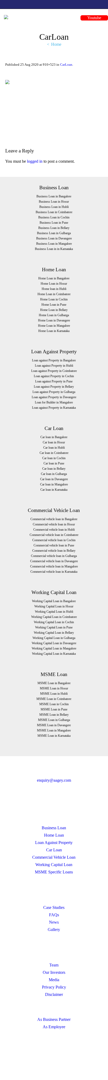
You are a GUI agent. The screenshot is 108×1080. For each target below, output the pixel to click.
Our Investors (54, 972)
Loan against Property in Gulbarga (54, 392)
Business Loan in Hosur (54, 201)
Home (56, 44)
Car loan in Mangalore (54, 484)
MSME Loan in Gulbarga (54, 720)
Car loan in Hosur (54, 442)
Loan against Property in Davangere (54, 397)
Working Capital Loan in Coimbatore (54, 617)
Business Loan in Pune (54, 222)
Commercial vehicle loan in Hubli (54, 529)
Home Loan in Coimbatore (54, 294)
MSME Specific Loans (54, 872)
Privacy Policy (54, 987)
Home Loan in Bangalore (53, 278)
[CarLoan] (54, 108)
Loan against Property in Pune (54, 381)
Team (53, 965)
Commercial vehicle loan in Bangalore (53, 519)
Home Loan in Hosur (54, 283)
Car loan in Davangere (54, 479)
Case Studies (53, 907)
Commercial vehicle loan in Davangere (54, 561)
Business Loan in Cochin (53, 217)
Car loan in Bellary (54, 468)
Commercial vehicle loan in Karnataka (53, 572)
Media (54, 979)
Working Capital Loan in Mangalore (54, 648)
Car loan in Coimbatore (54, 453)
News (54, 922)
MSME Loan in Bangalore (54, 683)
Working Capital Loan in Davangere (54, 643)
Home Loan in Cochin (54, 299)
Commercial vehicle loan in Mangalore (54, 566)
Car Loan (54, 850)
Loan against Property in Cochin (54, 376)
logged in (34, 161)
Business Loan (54, 828)
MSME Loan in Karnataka (54, 736)
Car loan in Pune (54, 463)
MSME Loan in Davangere (54, 725)
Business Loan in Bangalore (53, 196)
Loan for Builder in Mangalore (54, 402)
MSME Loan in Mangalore (54, 730)
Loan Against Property (54, 842)
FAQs (54, 915)
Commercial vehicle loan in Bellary (53, 550)
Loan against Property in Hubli (54, 365)
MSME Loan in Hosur (54, 688)
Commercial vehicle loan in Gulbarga (54, 556)
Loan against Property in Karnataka (54, 408)
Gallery (54, 929)
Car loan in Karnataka (53, 490)
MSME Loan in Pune (54, 709)
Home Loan (54, 835)
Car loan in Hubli (54, 447)
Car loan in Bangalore (53, 437)
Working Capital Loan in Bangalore (54, 601)
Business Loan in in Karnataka (54, 249)
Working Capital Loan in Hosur (53, 606)
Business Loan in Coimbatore (54, 212)
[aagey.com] (6, 16)
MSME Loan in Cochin (54, 704)
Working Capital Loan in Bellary (54, 632)
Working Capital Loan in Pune (54, 627)
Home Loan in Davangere (54, 320)
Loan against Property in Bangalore (54, 360)
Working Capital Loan (53, 864)
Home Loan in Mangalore (54, 325)
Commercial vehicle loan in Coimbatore (54, 535)
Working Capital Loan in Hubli (54, 611)
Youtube (94, 18)
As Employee (54, 1027)
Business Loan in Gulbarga (54, 233)
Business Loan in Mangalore (54, 243)
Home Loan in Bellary (54, 310)
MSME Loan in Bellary (54, 714)
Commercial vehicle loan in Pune (54, 545)
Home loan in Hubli (54, 289)
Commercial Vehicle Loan (53, 857)
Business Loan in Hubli (54, 207)
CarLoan (66, 64)
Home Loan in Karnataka (53, 331)
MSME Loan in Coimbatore (53, 699)
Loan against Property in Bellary (54, 386)
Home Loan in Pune (53, 304)
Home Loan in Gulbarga (54, 315)
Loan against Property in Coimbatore (54, 371)
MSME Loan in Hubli (54, 693)
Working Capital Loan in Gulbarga (54, 638)
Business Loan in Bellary (53, 228)
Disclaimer (54, 994)
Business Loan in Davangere (54, 238)
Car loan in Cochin (54, 458)
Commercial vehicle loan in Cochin (53, 540)
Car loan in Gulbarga (54, 474)
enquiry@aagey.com (54, 780)
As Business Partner (54, 1019)
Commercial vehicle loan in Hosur (54, 524)
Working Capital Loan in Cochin (54, 622)
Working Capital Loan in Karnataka (54, 654)
